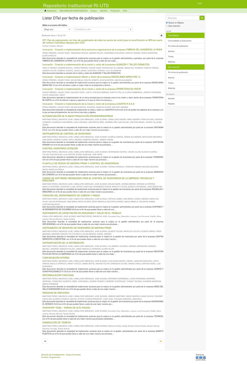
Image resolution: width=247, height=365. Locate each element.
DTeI (125, 10)
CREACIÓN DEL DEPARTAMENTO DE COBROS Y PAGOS (71, 195)
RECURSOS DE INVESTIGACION (73, 10)
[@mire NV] (201, 358)
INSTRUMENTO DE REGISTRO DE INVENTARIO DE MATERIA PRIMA (76, 227)
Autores (171, 51)
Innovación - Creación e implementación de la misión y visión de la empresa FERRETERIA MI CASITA (91, 88)
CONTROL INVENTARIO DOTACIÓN (60, 148)
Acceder (171, 98)
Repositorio (51, 10)
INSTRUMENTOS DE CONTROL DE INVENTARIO (66, 133)
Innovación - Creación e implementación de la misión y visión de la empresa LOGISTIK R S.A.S (88, 103)
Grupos (94, 10)
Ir (130, 29)
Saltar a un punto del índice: (54, 25)
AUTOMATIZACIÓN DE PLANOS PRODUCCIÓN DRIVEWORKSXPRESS (77, 116)
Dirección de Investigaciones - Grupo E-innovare (61, 354)
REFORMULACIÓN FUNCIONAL (58, 275)
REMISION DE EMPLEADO (55, 292)
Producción (115, 10)
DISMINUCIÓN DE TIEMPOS (56, 322)
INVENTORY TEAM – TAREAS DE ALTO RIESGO (66, 307)
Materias (171, 61)
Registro (171, 103)
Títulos (171, 56)
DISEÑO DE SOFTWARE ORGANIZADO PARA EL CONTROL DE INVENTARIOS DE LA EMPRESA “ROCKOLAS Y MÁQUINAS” (98, 179)
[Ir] (202, 18)
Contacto (44, 357)
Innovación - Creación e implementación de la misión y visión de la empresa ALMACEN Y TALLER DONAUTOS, (96, 64)
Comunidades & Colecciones (179, 40)
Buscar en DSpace (176, 22)
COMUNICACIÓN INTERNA (55, 257)
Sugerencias (55, 357)
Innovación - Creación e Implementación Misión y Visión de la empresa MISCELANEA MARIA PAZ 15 (91, 76)
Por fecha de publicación (178, 46)
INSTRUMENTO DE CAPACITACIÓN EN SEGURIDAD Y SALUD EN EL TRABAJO (81, 213)
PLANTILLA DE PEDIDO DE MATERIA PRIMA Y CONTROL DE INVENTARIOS (80, 163)
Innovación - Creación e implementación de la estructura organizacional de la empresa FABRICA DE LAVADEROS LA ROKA (102, 49)
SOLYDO (103, 10)
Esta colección (174, 26)
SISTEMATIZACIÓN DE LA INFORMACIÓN (63, 242)
